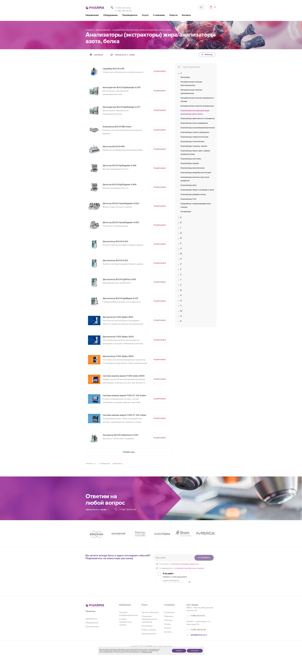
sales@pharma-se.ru (199, 635)
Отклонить (194, 651)
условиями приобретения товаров (189, 568)
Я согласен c (179, 564)
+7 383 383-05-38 (123, 11)
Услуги (145, 15)
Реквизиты (168, 616)
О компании (159, 15)
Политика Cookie (147, 652)
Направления (92, 15)
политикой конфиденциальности (185, 564)
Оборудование (110, 15)
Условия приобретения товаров (125, 622)
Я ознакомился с (181, 568)
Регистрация (147, 626)
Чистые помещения (150, 612)
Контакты (186, 15)
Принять (179, 651)
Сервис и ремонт (149, 630)
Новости (173, 15)
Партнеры (168, 620)
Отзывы (167, 624)
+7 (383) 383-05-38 (198, 629)
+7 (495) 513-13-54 (197, 616)
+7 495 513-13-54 (123, 8)
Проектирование (149, 633)
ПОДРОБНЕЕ (160, 71)
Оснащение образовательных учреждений (149, 619)
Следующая (116, 463)
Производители (129, 15)
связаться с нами (96, 510)
